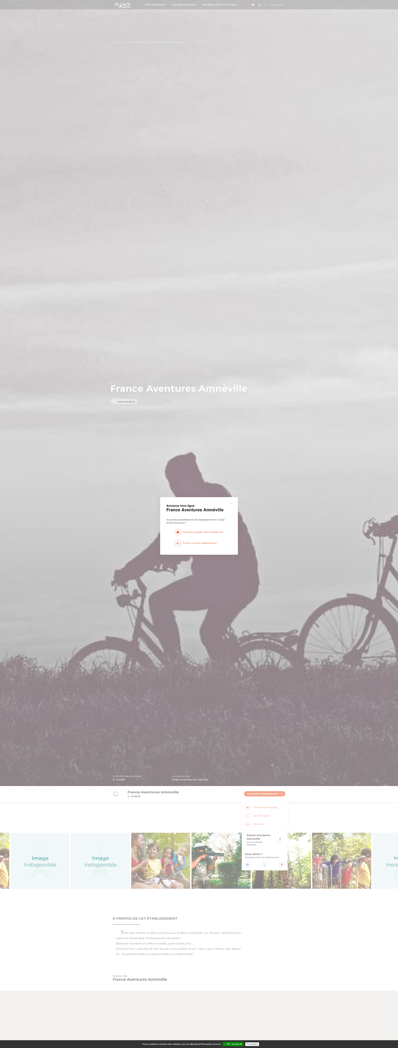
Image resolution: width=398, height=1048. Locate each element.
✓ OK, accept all (233, 1044)
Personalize (252, 1044)
